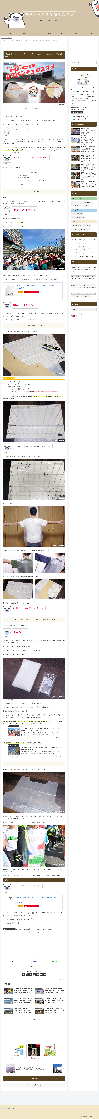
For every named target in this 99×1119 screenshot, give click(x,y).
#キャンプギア (75, 253)
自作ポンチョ (20, 929)
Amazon (21, 292)
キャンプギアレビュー (86, 202)
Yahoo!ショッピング (33, 292)
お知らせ (86, 229)
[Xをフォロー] (27, 974)
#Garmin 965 (89, 256)
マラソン (40, 929)
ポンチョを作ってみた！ (25, 177)
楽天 (26, 292)
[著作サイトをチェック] (23, 974)
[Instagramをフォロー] (34, 974)
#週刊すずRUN (88, 243)
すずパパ (25, 116)
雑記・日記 (74, 229)
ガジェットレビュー (76, 225)
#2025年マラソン (83, 246)
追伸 (22, 184)
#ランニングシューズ (77, 243)
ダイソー (33, 929)
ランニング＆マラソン (9, 929)
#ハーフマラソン (76, 249)
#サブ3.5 (74, 246)
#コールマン (75, 256)
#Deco (82, 256)
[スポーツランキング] (14, 923)
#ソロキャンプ (86, 249)
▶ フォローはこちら (77, 112)
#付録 (80, 239)
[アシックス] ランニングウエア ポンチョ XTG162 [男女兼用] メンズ (36, 285)
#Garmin (86, 239)
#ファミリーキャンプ (86, 253)
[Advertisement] (34, 46)
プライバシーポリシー (8, 1108)
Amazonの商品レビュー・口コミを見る (28, 288)
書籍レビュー (87, 225)
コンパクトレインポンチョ (50, 929)
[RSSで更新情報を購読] (44, 974)
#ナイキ (93, 239)
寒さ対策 (27, 929)
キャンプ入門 (75, 202)
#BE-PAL (74, 239)
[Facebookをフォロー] (30, 974)
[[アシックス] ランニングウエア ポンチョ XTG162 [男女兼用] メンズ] (10, 290)
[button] (34, 966)
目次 (32, 172)
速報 (81, 229)
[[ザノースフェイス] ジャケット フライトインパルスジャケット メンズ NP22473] (10, 898)
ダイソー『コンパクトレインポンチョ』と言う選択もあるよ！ (35, 180)
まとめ (21, 182)
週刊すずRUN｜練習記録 (78, 217)
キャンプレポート (76, 205)
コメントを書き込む (34, 1085)
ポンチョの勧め (23, 175)
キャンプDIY (86, 205)
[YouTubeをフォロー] (37, 974)
